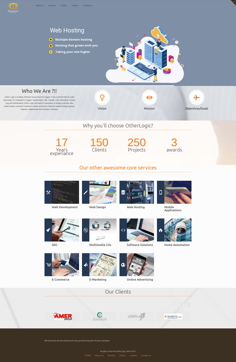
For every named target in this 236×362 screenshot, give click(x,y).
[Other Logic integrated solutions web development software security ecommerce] (13, 8)
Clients (122, 355)
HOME (88, 355)
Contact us (146, 355)
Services (111, 355)
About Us (99, 355)
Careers (133, 355)
